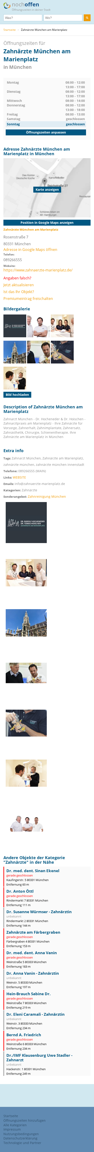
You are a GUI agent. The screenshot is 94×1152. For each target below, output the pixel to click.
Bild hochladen (17, 394)
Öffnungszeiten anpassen (46, 132)
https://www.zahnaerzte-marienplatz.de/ (38, 270)
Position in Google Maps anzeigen (47, 222)
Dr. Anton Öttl (20, 891)
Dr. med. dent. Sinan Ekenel (32, 870)
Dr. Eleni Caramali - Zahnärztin (35, 1014)
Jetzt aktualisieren (18, 284)
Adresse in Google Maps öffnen (30, 249)
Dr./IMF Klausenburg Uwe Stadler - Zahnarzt (39, 1057)
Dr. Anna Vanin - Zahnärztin (32, 973)
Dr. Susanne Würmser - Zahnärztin (39, 911)
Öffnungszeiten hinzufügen (24, 1120)
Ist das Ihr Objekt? (18, 291)
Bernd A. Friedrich (23, 1034)
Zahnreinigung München (47, 496)
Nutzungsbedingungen (21, 1134)
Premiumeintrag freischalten (28, 298)
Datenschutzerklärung (20, 1138)
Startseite (9, 30)
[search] (87, 17)
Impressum (12, 1129)
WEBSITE (19, 477)
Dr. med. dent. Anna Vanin (31, 952)
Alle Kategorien (15, 1125)
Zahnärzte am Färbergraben (33, 932)
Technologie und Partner (22, 1143)
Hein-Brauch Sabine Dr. (28, 993)
